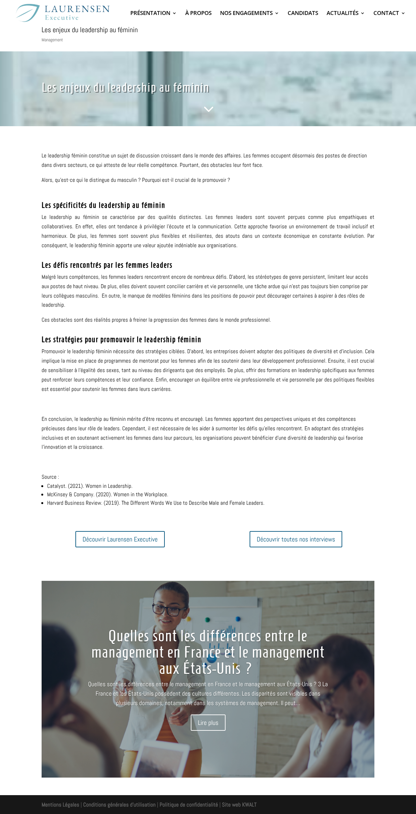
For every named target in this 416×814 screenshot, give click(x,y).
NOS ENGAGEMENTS (246, 14)
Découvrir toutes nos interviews (296, 539)
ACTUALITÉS (342, 14)
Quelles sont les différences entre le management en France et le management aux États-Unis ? (208, 652)
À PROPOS (198, 14)
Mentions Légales (60, 804)
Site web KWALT (239, 804)
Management (52, 40)
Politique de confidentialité (189, 804)
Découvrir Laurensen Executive (120, 539)
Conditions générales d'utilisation (119, 804)
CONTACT (386, 14)
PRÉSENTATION (150, 14)
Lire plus (208, 722)
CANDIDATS (303, 14)
